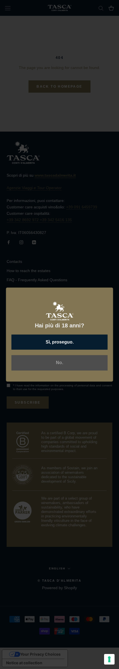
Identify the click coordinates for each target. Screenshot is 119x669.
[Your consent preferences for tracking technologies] (109, 659)
